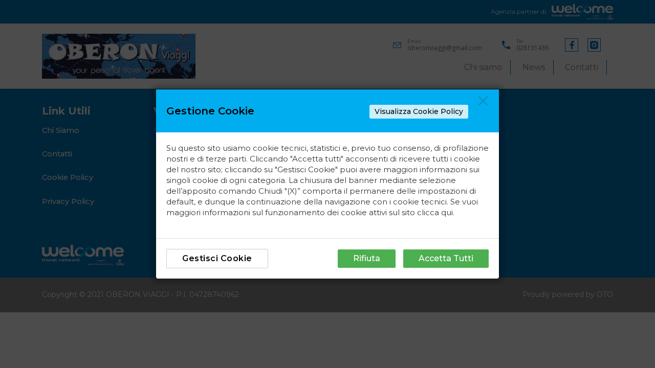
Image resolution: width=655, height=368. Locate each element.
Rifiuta (366, 258)
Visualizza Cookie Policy (419, 111)
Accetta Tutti (446, 258)
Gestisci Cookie (217, 258)
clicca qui (435, 212)
